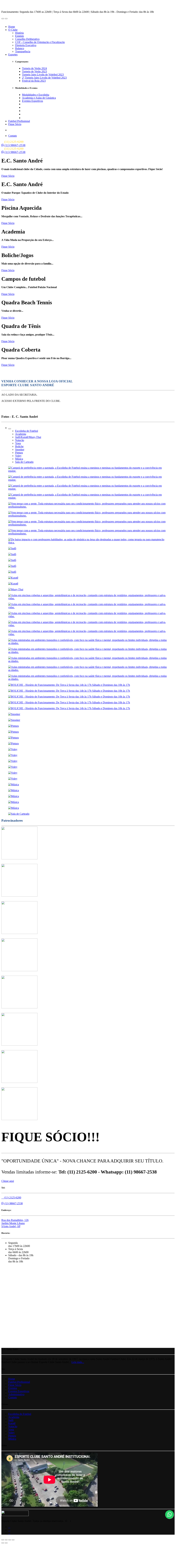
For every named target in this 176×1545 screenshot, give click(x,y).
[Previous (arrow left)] (2, 1542)
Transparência (22, 51)
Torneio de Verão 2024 (34, 68)
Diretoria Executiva (25, 45)
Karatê (11, 1423)
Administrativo (16, 1394)
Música (12, 1438)
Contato (12, 135)
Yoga (11, 1429)
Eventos (12, 1388)
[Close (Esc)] (2, 1539)
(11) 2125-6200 (12, 1197)
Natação (12, 1426)
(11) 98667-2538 (14, 145)
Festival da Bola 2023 (34, 80)
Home (11, 26)
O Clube (13, 29)
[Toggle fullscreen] (9, 1539)
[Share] (6, 1539)
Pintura (12, 1435)
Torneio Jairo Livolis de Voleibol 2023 (43, 74)
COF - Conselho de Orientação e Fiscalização (40, 42)
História (19, 32)
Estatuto (19, 35)
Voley (11, 1432)
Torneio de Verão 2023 (34, 71)
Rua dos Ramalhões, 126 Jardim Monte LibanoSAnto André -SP (15, 1223)
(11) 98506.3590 (35, 117)
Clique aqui (7, 1181)
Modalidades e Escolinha (35, 94)
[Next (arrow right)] (6, 1542)
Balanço (19, 48)
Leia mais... (78, 1362)
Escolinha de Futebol (19, 1413)
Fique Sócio (14, 124)
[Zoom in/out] (13, 1539)
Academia (13, 1417)
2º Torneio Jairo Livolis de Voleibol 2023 (44, 77)
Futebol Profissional (19, 121)
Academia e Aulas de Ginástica (39, 97)
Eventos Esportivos (32, 100)
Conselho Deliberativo (27, 39)
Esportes (13, 54)
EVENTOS (19, 130)
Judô (10, 1420)
